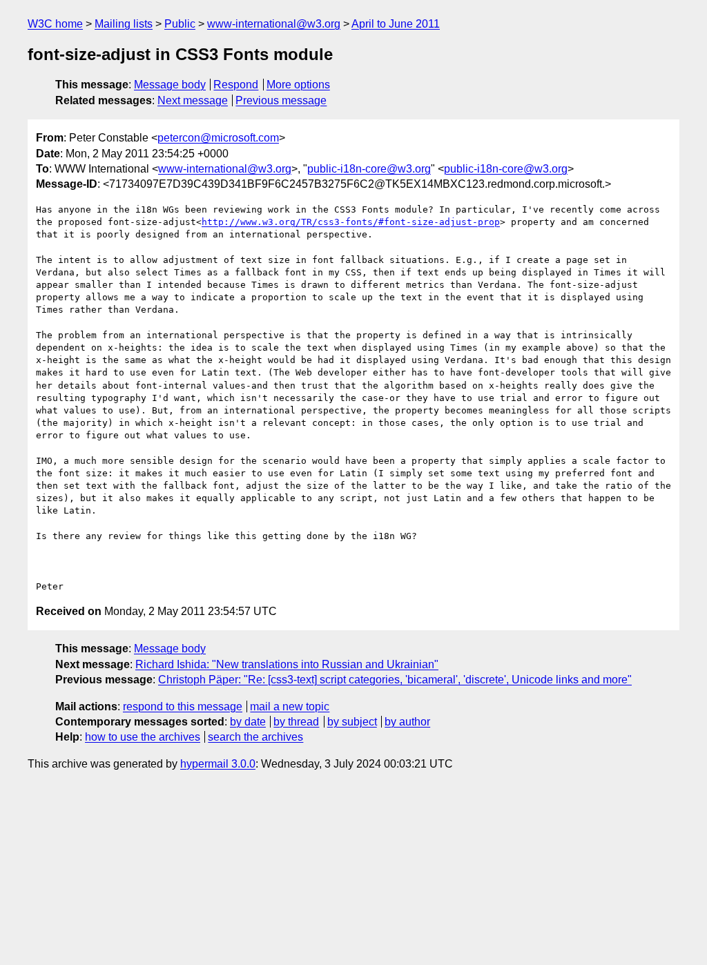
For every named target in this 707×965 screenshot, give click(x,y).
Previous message (281, 100)
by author (407, 722)
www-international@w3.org (273, 24)
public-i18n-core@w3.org (369, 169)
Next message (192, 100)
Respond (235, 84)
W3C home (55, 24)
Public (179, 24)
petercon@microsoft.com (218, 138)
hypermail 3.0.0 (217, 764)
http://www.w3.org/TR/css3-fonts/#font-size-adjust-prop (351, 222)
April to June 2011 (395, 24)
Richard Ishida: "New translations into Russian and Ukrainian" (286, 664)
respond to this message (182, 706)
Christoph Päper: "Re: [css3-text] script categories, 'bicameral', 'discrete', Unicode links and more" (395, 679)
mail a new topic (289, 706)
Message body (170, 84)
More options (298, 84)
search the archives (255, 737)
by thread (296, 722)
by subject (352, 722)
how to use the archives (142, 737)
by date (248, 722)
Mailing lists (124, 24)
